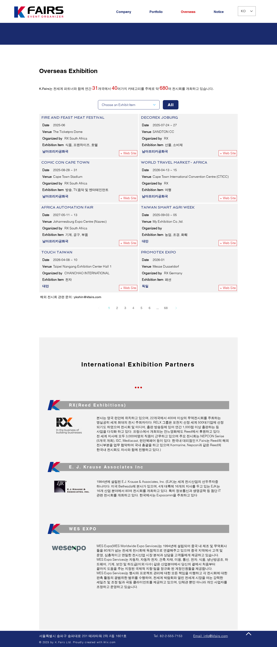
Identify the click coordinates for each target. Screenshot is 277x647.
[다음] (176, 308)
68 (166, 308)
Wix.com (109, 642)
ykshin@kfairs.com (87, 297)
